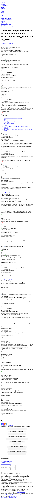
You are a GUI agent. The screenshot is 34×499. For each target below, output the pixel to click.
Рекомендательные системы (8, 497)
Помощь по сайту (5, 462)
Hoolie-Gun (6, 193)
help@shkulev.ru (13, 496)
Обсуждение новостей (7, 26)
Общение (3, 25)
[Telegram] (6, 424)
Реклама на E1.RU (6, 464)
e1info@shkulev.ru (10, 494)
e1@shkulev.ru (21, 492)
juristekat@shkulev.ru (21, 494)
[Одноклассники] (5, 424)
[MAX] (3, 424)
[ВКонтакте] (1, 424)
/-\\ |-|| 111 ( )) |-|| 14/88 (6, 279)
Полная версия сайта (6, 461)
